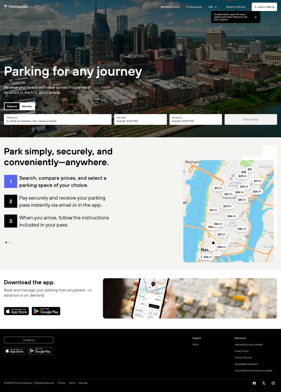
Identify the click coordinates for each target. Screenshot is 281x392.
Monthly (27, 106)
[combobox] (59, 121)
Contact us (28, 340)
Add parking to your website (249, 344)
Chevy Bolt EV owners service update (253, 370)
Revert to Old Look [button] (235, 6)
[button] (255, 17)
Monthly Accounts (170, 6)
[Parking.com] (15, 6)
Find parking (250, 119)
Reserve (12, 106)
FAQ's (195, 344)
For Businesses (194, 6)
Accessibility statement (246, 364)
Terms (72, 382)
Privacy (61, 382)
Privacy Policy (242, 351)
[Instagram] (274, 383)
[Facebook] (255, 383)
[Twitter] (265, 383)
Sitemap (83, 382)
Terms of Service (243, 357)
